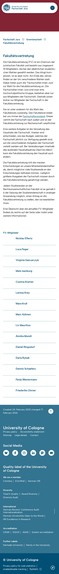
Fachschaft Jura (20, 8)
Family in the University (38, 545)
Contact (34, 435)
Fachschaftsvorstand (34, 116)
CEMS (6, 532)
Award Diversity (29, 494)
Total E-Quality (10, 494)
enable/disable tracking (14, 569)
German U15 (34, 481)
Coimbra (7, 481)
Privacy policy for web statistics (19, 566)
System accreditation (42, 532)
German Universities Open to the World (23, 516)
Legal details (21, 435)
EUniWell (20, 481)
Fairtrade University (13, 545)
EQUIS (16, 532)
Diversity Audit (10, 497)
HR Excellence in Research (16, 519)
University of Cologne (20, 6)
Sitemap (7, 435)
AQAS (25, 532)
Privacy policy (10, 431)
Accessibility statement (32, 431)
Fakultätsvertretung (13, 43)
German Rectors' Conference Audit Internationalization (21, 511)
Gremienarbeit (34, 39)
